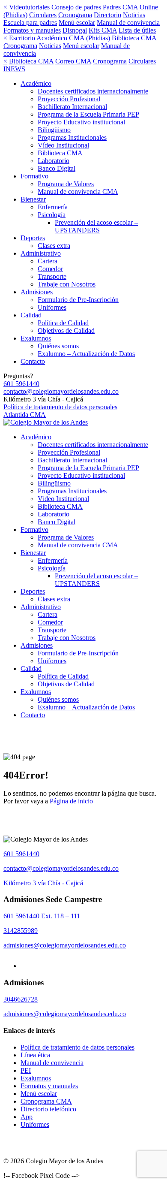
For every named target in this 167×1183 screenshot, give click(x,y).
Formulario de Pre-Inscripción (78, 299)
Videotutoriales (29, 7)
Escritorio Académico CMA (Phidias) (59, 38)
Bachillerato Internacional (72, 106)
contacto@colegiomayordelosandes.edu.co (61, 391)
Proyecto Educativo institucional (81, 122)
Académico (36, 83)
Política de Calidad (63, 322)
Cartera (47, 261)
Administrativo (41, 253)
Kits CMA (103, 30)
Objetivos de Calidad (66, 330)
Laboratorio (53, 160)
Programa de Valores (66, 183)
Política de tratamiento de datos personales (60, 406)
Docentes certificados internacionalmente (93, 91)
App (27, 1116)
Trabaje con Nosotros (66, 284)
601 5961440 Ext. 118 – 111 (41, 916)
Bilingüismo (54, 129)
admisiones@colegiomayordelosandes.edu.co (64, 945)
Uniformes (52, 307)
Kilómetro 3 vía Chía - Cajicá (43, 883)
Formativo (34, 176)
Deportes (33, 237)
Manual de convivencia (128, 22)
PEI (26, 1070)
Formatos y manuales (32, 30)
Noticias (134, 14)
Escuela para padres (30, 22)
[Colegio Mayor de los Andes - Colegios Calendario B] (45, 422)
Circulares (43, 14)
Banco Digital (56, 168)
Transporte (52, 276)
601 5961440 (21, 383)
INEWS (14, 68)
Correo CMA (73, 61)
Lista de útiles (137, 30)
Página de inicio (71, 801)
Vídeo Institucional (63, 145)
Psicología (52, 214)
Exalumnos (36, 338)
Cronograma (75, 14)
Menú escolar (77, 22)
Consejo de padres (76, 7)
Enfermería (53, 207)
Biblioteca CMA (134, 38)
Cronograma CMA (46, 1101)
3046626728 (20, 999)
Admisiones (37, 292)
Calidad (31, 315)
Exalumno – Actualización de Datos (86, 353)
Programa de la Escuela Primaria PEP (88, 114)
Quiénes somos (58, 346)
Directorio (107, 14)
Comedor (50, 268)
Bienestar (33, 199)
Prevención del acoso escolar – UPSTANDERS (96, 226)
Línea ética (35, 1055)
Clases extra (54, 245)
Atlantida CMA (24, 414)
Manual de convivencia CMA (78, 191)
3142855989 (20, 930)
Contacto (33, 361)
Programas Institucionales (72, 137)
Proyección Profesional (69, 99)
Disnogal (75, 30)
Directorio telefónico (48, 1109)
